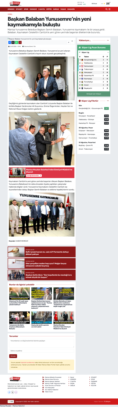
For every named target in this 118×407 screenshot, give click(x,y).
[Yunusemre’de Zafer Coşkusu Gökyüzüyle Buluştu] (19, 317)
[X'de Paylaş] (13, 42)
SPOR (26, 9)
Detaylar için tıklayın (94, 94)
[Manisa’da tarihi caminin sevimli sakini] (41, 317)
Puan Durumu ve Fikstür (53, 385)
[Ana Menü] (109, 9)
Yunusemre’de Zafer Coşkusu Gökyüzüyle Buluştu (17, 326)
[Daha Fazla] (20, 42)
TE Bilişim (107, 401)
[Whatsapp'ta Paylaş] (16, 42)
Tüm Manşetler (49, 387)
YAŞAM (63, 9)
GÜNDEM (11, 9)
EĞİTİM (49, 9)
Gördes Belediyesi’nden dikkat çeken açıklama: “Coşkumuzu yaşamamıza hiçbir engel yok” (62, 303)
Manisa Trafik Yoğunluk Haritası (55, 383)
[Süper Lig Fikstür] (108, 101)
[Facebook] (9, 392)
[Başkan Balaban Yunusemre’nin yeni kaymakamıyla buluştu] (42, 39)
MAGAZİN (71, 9)
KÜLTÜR (93, 385)
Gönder (13, 356)
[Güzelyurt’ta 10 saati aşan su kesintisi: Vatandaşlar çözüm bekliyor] (19, 293)
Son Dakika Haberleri (51, 390)
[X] (12, 392)
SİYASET (19, 9)
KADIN (72, 383)
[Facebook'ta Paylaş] (9, 42)
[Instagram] (16, 392)
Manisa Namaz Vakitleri (52, 381)
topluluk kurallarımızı (28, 362)
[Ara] (107, 9)
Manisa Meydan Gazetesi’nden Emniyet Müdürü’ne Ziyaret (62, 326)
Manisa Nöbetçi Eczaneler (53, 377)
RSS (11, 401)
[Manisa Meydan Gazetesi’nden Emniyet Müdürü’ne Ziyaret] (63, 317)
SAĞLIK (56, 9)
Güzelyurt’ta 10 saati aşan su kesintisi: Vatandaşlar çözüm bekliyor (18, 302)
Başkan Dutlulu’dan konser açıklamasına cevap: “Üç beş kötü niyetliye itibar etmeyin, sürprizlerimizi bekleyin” (41, 304)
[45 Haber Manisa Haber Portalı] (14, 3)
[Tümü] (108, 40)
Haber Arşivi (49, 392)
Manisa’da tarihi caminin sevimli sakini (40, 326)
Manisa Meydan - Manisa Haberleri (12, 406)
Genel (72, 377)
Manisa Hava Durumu (52, 379)
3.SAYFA (41, 9)
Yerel (10, 14)
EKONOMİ (33, 9)
